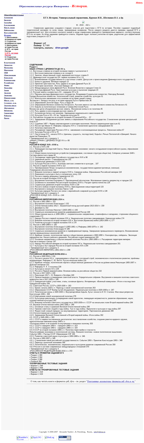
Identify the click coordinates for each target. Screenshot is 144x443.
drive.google (62, 48)
